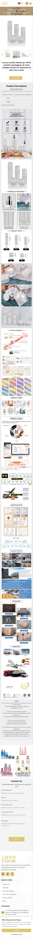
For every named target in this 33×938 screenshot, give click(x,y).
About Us (6, 884)
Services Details (8, 891)
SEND (16, 839)
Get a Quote (15, 78)
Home (7, 12)
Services (6, 888)
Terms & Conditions (9, 894)
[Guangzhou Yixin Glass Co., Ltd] (4, 3)
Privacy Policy (7, 898)
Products (13, 12)
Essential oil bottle (24, 12)
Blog (4, 901)
